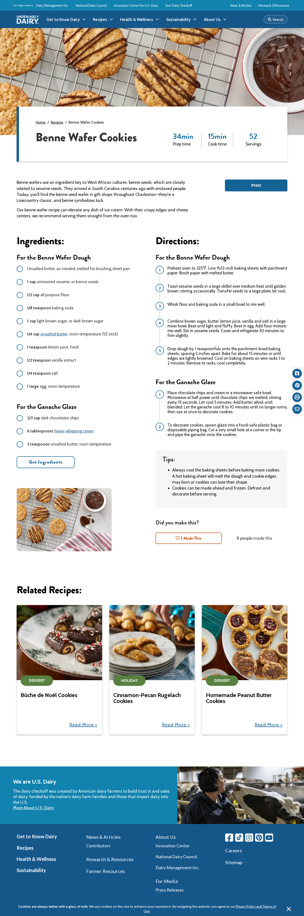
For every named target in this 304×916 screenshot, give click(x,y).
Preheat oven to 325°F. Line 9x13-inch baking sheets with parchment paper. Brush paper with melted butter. (227, 270)
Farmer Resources (105, 871)
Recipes (57, 122)
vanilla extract (51, 360)
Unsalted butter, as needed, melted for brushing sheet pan (78, 268)
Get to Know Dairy (37, 836)
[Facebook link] (229, 838)
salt (42, 373)
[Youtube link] (269, 838)
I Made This (191, 538)
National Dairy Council (91, 5)
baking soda (50, 307)
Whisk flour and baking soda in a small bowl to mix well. (216, 304)
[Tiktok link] (239, 838)
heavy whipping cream (74, 431)
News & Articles (241, 5)
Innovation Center (173, 845)
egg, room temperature (53, 386)
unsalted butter (53, 334)
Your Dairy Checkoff (178, 5)
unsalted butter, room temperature (69, 444)
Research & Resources (274, 5)
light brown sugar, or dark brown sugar (65, 321)
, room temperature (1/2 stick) (72, 334)
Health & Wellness (36, 859)
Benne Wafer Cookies (86, 122)
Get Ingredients (45, 462)
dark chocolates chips (53, 418)
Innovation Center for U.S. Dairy (136, 5)
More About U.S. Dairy (33, 807)
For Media (167, 881)
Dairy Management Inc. (52, 5)
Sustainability (31, 870)
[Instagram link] (249, 838)
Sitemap (233, 862)
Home (41, 122)
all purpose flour (48, 294)
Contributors (98, 845)
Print (256, 185)
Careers (233, 850)
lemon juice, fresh (53, 347)
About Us (166, 837)
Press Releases (170, 889)
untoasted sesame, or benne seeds (63, 281)
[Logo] (28, 19)
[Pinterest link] (259, 838)
